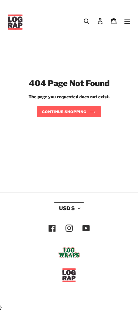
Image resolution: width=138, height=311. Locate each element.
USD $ (67, 208)
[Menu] (127, 20)
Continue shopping (64, 112)
